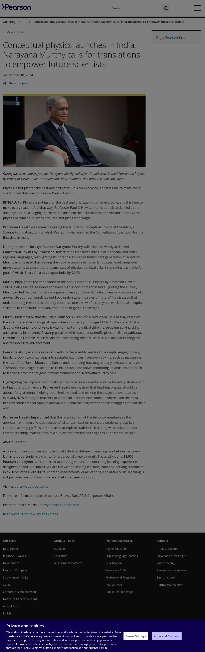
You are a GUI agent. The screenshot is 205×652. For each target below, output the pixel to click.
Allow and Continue (166, 636)
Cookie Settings (136, 636)
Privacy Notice (98, 648)
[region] (102, 635)
